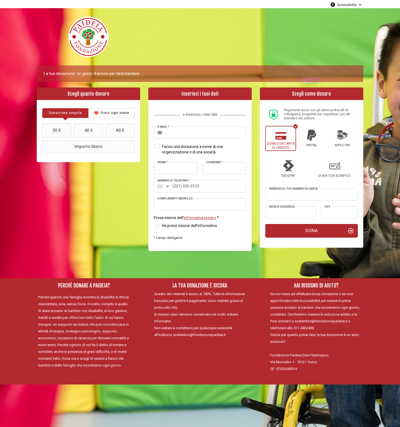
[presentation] (65, 113)
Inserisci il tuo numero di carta (293, 188)
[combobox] (160, 186)
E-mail (163, 127)
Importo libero (88, 146)
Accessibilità (347, 4)
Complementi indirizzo (175, 198)
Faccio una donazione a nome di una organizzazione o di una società (192, 149)
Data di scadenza (282, 206)
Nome (163, 162)
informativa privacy (200, 218)
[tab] (65, 113)
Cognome (214, 162)
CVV (327, 206)
